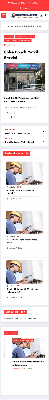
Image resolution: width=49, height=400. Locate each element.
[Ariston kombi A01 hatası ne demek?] (24, 173)
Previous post (10, 129)
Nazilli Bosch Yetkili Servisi (17, 133)
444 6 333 (11, 117)
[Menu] (3, 15)
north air (22, 340)
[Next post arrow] (43, 141)
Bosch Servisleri (21, 37)
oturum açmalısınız (29, 318)
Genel (31, 37)
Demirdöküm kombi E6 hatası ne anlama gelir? (23, 290)
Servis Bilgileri (25, 41)
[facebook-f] (20, 8)
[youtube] (26, 8)
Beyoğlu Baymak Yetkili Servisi (19, 142)
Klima (7, 41)
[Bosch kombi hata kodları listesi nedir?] (24, 222)
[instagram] (23, 8)
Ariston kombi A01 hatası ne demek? (20, 192)
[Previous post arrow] (43, 131)
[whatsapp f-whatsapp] (28, 8)
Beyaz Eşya (9, 37)
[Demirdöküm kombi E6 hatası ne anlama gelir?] (24, 272)
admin (12, 187)
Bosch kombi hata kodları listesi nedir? (22, 241)
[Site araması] (41, 16)
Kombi (15, 41)
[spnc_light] (46, 16)
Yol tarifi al (11, 113)
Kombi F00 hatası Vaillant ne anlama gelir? (21, 363)
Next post (8, 138)
